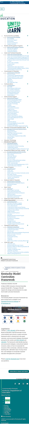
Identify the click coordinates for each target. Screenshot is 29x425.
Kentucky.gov (5, 423)
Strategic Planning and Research (14, 78)
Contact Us (7, 411)
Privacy (6, 405)
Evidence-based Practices (13, 213)
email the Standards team (12, 359)
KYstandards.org (5, 303)
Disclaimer (7, 408)
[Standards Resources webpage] (15, 323)
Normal (7, 400)
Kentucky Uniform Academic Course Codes (14, 268)
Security (6, 407)
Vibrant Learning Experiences (14, 253)
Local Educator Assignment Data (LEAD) (16, 136)
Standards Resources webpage (9, 301)
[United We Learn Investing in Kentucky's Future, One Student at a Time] (14, 24)
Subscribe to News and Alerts (19, 371)
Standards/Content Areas (9, 259)
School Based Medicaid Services (15, 117)
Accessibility (7, 409)
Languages (7, 414)
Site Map (6, 412)
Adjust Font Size (5, 395)
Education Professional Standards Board (16, 129)
